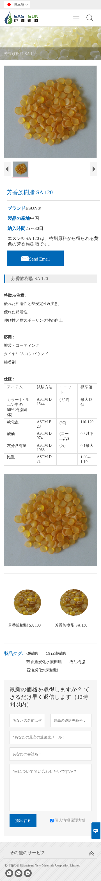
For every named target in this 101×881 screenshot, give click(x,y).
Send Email (35, 257)
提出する (23, 821)
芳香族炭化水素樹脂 (44, 662)
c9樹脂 (32, 653)
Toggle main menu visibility (76, 17)
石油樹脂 (77, 662)
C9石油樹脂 (56, 653)
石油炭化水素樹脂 (42, 670)
